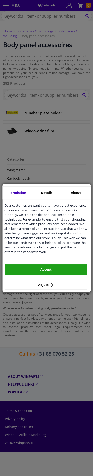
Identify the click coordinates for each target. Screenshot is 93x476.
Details (46, 192)
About (76, 192)
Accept (46, 269)
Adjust (43, 284)
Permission (17, 192)
